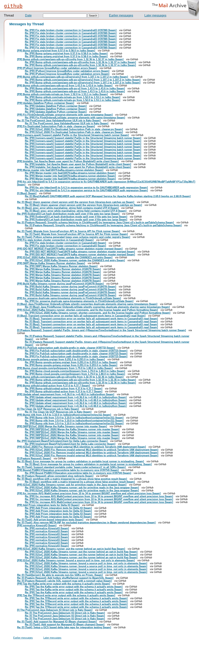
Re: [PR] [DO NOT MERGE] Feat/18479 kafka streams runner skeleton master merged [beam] (80, 251)
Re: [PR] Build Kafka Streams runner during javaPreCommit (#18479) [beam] (70, 286)
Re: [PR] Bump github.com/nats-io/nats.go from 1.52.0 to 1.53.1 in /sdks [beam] (72, 97)
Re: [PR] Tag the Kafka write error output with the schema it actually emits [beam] (73, 586)
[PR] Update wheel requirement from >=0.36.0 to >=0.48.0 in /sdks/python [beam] (65, 394)
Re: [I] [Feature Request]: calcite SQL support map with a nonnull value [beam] (64, 580)
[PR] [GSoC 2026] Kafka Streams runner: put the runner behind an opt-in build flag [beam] (71, 548)
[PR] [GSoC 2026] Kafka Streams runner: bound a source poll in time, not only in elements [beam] (76, 560)
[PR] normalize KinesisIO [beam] (36, 525)
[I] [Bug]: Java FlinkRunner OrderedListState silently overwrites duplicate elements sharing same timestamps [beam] (87, 304)
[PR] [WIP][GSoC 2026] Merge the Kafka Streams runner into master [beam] (62, 426)
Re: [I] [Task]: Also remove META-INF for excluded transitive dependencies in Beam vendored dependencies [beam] (86, 522)
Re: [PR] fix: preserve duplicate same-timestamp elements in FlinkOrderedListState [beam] (79, 301)
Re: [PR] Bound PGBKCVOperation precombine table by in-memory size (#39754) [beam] (78, 473)
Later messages (155, 15)
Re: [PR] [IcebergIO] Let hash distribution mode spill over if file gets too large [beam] (68, 213)
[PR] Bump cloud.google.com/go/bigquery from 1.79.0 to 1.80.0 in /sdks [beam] (65, 368)
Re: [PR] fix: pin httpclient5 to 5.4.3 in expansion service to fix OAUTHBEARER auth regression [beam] (86, 187)
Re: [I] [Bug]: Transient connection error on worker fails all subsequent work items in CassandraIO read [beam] (91, 318)
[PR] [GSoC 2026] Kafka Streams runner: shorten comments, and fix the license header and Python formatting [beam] (87, 309)
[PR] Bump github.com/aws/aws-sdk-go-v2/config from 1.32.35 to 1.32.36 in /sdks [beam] (70, 376)
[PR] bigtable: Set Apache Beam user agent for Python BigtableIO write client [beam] (68, 161)
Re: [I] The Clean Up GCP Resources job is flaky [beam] (58, 411)
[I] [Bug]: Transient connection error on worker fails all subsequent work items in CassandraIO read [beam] (81, 315)
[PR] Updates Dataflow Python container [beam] (45, 103)
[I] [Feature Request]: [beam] (34, 458)
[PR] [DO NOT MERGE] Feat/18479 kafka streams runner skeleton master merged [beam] (69, 248)
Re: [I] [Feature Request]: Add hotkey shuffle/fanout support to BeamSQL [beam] (65, 577)
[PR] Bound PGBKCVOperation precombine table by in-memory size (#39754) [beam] (68, 470)
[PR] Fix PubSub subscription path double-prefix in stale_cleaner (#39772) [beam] (66, 347)
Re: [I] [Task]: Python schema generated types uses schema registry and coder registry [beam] (73, 237)
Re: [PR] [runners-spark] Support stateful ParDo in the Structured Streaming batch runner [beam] (83, 138)
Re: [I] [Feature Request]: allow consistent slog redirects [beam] (55, 475)
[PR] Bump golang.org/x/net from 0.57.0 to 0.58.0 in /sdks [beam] (56, 50)
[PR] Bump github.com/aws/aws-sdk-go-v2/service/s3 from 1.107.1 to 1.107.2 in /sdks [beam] (72, 76)
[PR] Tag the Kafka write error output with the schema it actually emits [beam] (63, 583)
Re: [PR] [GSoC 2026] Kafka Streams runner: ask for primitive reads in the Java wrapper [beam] (82, 487)
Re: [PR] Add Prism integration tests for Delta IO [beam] (58, 508)
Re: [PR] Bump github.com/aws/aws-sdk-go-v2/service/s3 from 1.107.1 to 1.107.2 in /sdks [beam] (82, 79)
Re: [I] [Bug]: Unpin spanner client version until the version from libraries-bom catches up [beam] (75, 202)
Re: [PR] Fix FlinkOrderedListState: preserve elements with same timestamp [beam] (75, 117)
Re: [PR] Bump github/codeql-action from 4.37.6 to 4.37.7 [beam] (63, 388)
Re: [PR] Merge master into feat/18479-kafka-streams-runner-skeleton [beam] (70, 172)
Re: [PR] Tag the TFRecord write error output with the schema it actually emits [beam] (76, 598)
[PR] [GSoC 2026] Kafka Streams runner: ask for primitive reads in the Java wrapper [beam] (71, 484)
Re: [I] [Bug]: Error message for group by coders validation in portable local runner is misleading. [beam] (80, 461)
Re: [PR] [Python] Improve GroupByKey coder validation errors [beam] (67, 71)
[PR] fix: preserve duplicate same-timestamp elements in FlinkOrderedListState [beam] (69, 298)
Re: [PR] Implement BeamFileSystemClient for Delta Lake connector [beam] (62, 441)
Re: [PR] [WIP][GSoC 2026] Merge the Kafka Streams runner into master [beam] (72, 429)
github (13, 6)
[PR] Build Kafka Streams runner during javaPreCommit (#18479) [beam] (60, 283)
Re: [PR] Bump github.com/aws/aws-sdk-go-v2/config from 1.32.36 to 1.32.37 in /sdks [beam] (80, 62)
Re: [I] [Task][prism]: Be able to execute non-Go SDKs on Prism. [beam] (60, 575)
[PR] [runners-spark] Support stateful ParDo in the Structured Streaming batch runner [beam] (73, 135)
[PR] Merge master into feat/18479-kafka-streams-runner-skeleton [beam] (60, 170)
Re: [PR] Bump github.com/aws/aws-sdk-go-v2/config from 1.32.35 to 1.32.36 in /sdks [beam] (80, 379)
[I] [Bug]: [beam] (26, 193)
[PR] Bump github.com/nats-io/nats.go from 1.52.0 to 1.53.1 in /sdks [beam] (62, 94)
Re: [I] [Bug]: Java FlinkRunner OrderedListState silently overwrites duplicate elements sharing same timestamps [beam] (97, 307)
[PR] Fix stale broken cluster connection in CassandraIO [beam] (55, 240)
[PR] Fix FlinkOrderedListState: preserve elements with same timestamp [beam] (65, 114)
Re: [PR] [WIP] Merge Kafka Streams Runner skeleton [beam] (61, 266)
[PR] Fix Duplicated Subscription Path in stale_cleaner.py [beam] (56, 126)
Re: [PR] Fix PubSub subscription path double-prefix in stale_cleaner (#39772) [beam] (76, 350)
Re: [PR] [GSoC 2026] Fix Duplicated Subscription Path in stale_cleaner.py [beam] (74, 129)
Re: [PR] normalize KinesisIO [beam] (47, 528)
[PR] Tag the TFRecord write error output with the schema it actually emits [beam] (66, 595)
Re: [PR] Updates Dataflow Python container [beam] (55, 105)
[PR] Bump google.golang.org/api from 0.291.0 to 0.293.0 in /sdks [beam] (61, 359)
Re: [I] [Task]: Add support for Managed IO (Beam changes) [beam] (57, 621)
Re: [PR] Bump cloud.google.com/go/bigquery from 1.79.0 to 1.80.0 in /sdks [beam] (75, 371)
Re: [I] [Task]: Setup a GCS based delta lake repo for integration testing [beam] (64, 627)
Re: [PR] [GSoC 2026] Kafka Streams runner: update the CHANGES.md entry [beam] (75, 260)
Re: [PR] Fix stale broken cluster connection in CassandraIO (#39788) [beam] (70, 30)
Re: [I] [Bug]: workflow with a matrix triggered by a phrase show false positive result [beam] (72, 478)
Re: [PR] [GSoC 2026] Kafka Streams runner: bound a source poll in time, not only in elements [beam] (86, 563)
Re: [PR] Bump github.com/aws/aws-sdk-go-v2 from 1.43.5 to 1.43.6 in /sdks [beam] (75, 88)
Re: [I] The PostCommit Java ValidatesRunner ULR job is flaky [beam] (58, 120)
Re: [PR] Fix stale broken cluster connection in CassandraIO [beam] (65, 242)
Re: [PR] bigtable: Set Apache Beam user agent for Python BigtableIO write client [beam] (78, 164)
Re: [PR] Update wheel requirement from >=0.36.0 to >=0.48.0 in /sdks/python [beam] (76, 397)
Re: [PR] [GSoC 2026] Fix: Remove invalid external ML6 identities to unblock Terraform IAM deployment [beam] (91, 449)
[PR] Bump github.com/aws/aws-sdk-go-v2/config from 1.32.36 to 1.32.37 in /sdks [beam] (70, 59)
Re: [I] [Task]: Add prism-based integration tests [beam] (50, 519)
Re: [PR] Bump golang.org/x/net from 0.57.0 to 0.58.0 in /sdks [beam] (66, 53)
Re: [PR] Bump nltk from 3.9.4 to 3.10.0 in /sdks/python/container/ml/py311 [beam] (74, 417)
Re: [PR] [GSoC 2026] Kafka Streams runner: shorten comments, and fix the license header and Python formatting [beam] (97, 312)
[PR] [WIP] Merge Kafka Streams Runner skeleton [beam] (51, 263)
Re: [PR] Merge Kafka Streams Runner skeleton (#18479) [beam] (63, 269)
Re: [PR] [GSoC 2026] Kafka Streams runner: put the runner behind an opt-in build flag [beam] (81, 551)
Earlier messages (121, 15)
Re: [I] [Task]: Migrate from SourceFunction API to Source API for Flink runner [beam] (68, 231)
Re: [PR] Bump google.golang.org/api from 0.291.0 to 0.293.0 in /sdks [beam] (71, 362)
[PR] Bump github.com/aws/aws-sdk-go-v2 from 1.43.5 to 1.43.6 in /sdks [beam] (64, 85)
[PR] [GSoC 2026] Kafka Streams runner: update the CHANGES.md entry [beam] (64, 257)
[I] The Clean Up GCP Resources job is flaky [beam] (48, 408)
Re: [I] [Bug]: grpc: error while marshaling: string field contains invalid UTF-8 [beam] (68, 207)
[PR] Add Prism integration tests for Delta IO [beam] (48, 505)
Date (28, 15)
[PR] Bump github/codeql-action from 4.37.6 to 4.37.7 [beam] (53, 385)
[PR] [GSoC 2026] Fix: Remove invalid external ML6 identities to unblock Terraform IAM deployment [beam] (81, 446)
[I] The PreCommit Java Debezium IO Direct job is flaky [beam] (54, 609)
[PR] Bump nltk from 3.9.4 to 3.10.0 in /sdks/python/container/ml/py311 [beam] (64, 414)
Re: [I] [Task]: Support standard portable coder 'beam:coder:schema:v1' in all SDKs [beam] (71, 467)
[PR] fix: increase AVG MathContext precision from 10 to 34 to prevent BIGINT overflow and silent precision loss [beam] (89, 493)
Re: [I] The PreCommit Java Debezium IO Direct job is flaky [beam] (65, 612)
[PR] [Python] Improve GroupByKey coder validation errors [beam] (57, 68)
